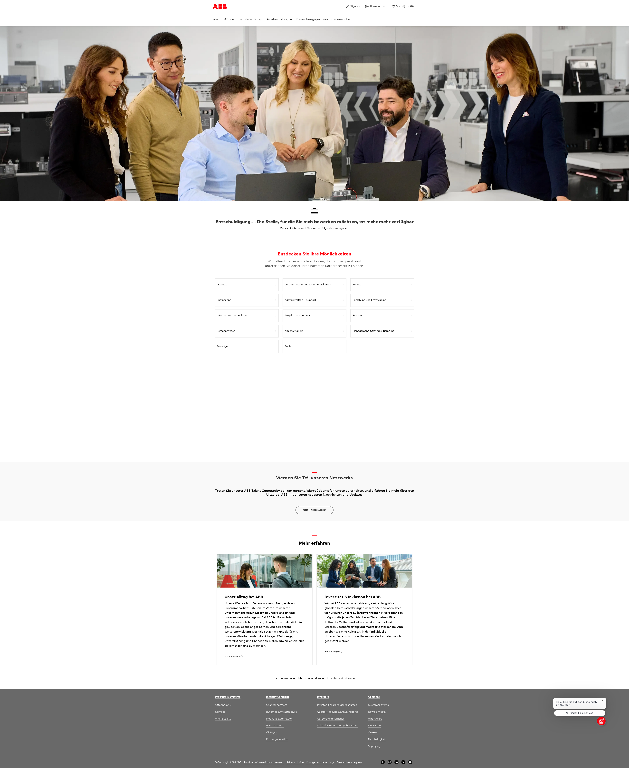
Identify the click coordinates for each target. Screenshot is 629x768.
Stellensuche (340, 19)
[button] (353, 6)
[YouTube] (410, 762)
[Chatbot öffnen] (601, 721)
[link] (234, 656)
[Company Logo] (220, 6)
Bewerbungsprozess (312, 19)
